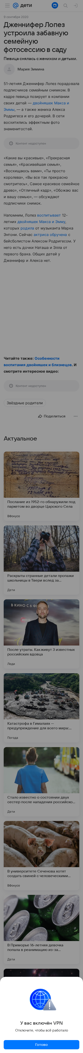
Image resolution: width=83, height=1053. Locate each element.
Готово (41, 1045)
